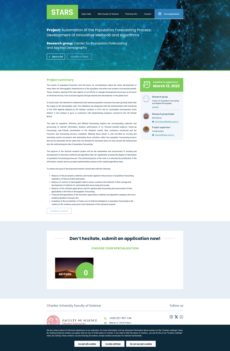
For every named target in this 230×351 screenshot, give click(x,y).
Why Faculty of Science (108, 14)
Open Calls (86, 14)
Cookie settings (113, 344)
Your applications (171, 14)
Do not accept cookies (141, 344)
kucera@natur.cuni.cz (164, 135)
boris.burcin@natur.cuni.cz (166, 122)
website (155, 107)
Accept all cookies (87, 344)
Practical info (131, 14)
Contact (147, 14)
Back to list (57, 56)
